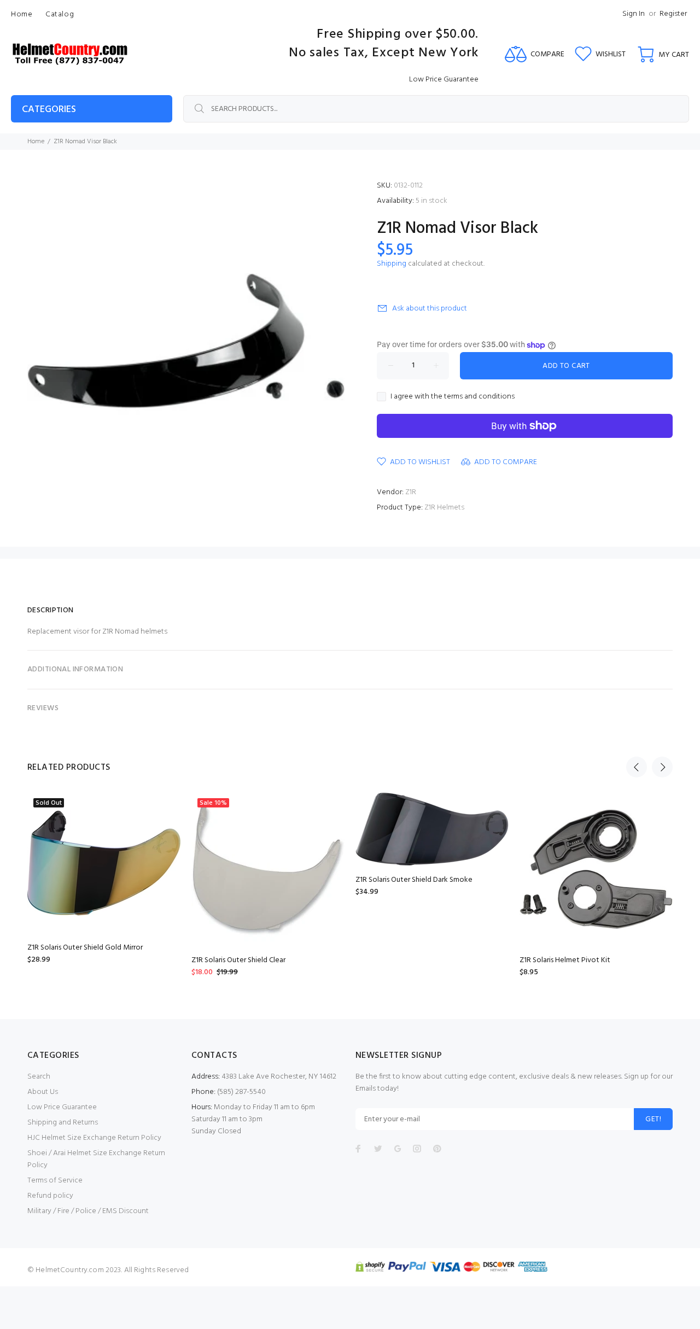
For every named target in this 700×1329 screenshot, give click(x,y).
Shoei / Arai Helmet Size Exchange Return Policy (96, 1159)
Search (38, 1076)
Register (673, 14)
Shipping (391, 263)
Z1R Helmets (444, 507)
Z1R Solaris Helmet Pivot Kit (565, 960)
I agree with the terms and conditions (452, 397)
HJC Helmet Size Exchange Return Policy (94, 1138)
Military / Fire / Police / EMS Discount (88, 1211)
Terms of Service (55, 1180)
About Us (42, 1092)
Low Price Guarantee (62, 1107)
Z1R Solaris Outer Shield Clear (238, 960)
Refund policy (50, 1196)
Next (662, 767)
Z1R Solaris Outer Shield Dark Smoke (413, 880)
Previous (636, 767)
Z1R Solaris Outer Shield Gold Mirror (85, 947)
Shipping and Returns (62, 1122)
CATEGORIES (49, 110)
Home (35, 141)
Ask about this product (429, 308)
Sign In (633, 14)
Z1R (410, 492)
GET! (653, 1119)
